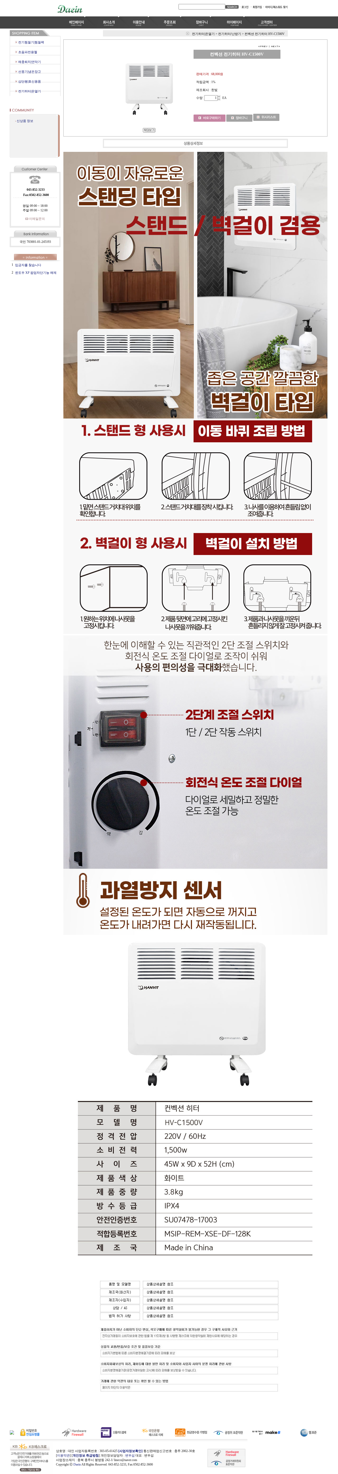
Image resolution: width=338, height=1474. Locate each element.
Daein (77, 1464)
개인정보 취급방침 (86, 1455)
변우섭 (130, 1455)
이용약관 (63, 1455)
